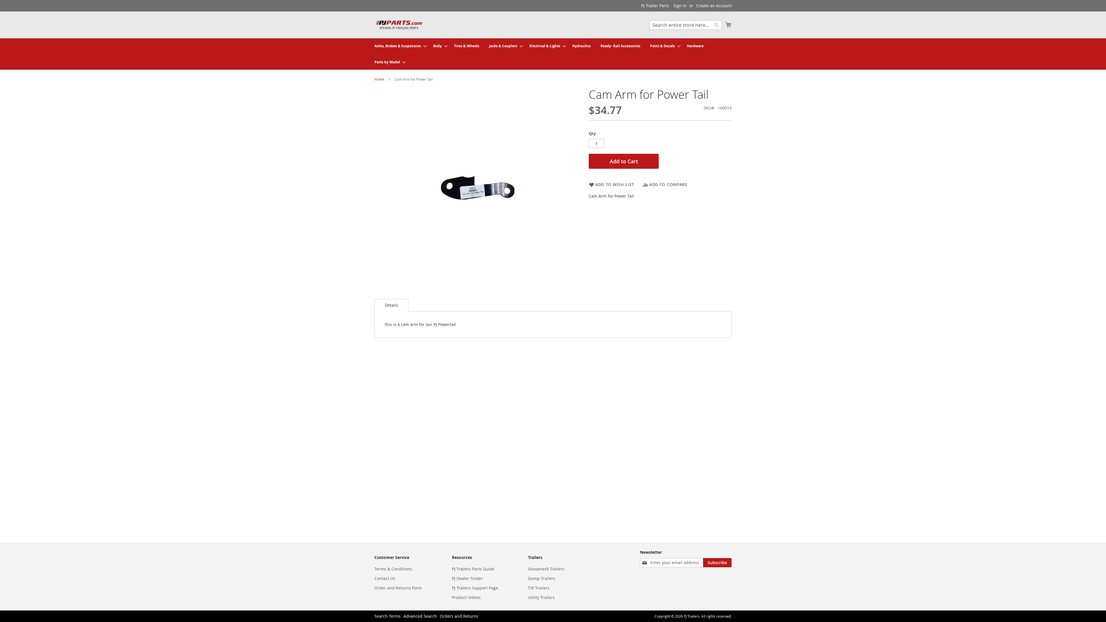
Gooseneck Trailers (546, 569)
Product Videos (466, 597)
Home (379, 79)
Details (391, 305)
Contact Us (384, 578)
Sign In (680, 5)
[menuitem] (399, 46)
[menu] (553, 54)
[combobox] (685, 25)
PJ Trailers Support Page (475, 588)
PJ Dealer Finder (467, 578)
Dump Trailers (541, 578)
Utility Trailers (541, 597)
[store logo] (398, 24)
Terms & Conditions (393, 569)
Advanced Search (420, 616)
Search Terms (387, 616)
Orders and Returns (459, 616)
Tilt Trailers (539, 588)
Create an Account (714, 5)
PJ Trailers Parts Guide (473, 569)
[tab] (391, 305)
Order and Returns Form (398, 588)
